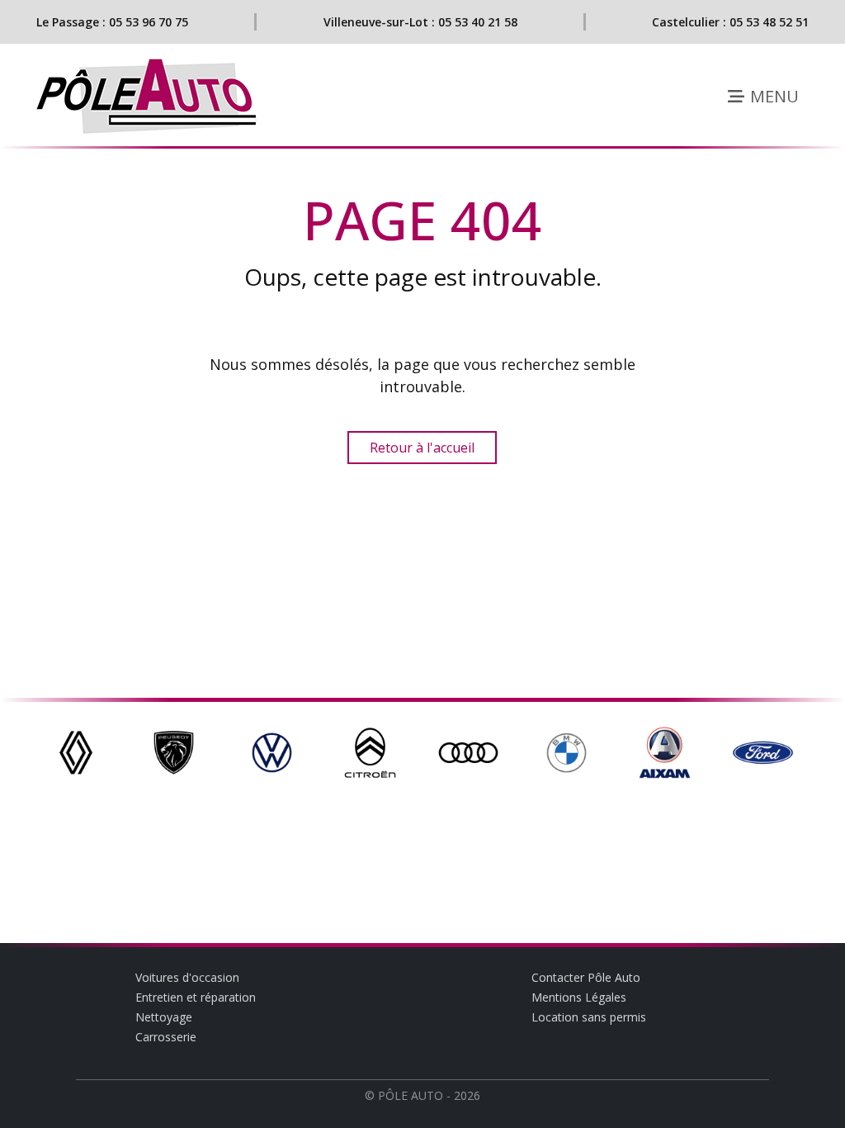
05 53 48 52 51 (769, 22)
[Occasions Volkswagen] (272, 751)
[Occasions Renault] (75, 751)
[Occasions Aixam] (664, 751)
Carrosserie (165, 1037)
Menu (772, 96)
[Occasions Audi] (468, 751)
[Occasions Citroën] (370, 751)
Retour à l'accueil (422, 447)
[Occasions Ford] (763, 751)
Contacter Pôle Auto (585, 977)
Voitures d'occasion (187, 977)
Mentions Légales (578, 997)
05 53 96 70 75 (148, 22)
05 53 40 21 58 (477, 22)
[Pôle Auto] (147, 96)
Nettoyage (163, 1017)
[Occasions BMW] (566, 751)
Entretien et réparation (195, 997)
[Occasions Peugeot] (174, 751)
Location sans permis (588, 1017)
